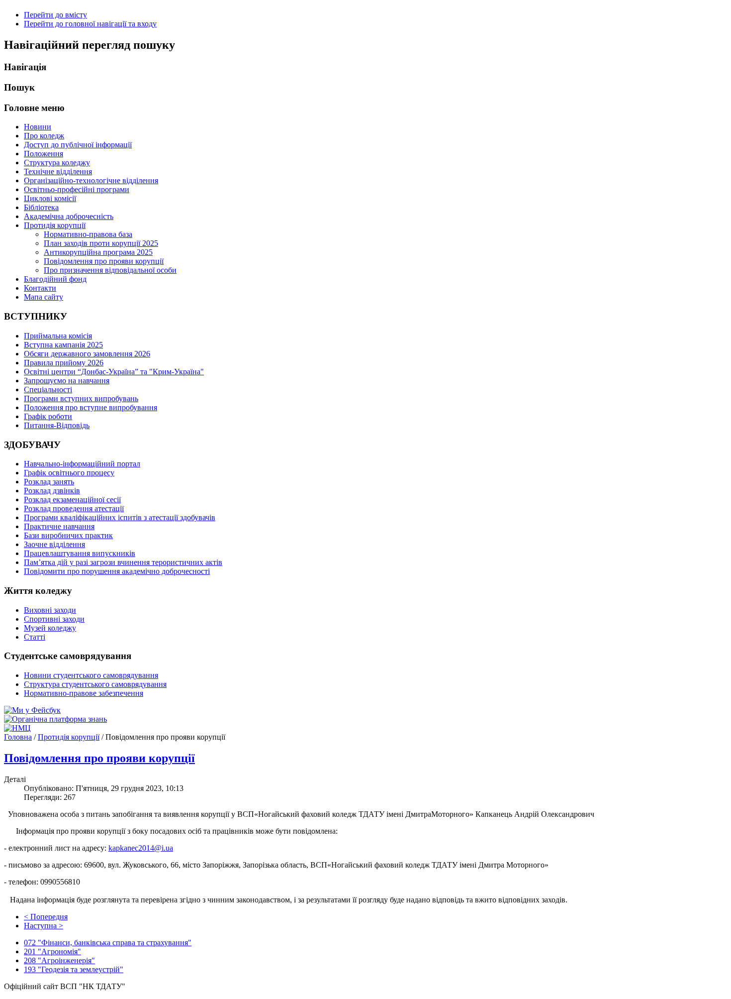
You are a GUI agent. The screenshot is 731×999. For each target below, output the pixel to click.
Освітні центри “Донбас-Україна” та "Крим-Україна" (114, 371)
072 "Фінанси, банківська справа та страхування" (107, 942)
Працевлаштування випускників (79, 553)
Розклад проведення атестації (74, 508)
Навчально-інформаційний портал (82, 463)
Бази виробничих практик (68, 535)
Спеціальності (48, 389)
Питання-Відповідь (57, 425)
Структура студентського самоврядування (95, 684)
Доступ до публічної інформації (78, 144)
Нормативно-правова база (88, 234)
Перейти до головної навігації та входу (90, 23)
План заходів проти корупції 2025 (101, 243)
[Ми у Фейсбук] (32, 710)
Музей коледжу (50, 628)
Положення (43, 153)
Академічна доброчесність (68, 216)
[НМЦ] (17, 728)
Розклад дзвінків (52, 490)
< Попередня (46, 916)
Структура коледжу (57, 162)
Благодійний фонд (55, 279)
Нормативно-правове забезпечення (83, 693)
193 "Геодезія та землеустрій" (73, 969)
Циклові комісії (50, 198)
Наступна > (43, 925)
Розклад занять (49, 481)
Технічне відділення (58, 171)
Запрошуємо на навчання (66, 380)
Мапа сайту (43, 297)
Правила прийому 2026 (63, 362)
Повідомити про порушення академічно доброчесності (117, 571)
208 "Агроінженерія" (59, 960)
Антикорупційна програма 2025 (98, 252)
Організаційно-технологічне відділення (91, 180)
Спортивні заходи (54, 619)
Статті (34, 637)
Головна (18, 737)
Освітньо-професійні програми (76, 189)
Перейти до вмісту (55, 14)
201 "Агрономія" (52, 951)
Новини (37, 126)
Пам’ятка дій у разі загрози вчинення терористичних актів (123, 562)
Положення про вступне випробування (90, 407)
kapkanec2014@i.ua (140, 848)
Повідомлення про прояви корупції (104, 261)
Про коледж (44, 135)
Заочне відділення (54, 544)
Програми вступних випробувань (81, 398)
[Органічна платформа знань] (55, 719)
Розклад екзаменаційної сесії (72, 499)
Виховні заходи (50, 610)
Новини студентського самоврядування (91, 675)
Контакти (40, 288)
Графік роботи (48, 416)
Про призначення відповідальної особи (110, 270)
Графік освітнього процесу (69, 472)
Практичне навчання (59, 526)
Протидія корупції (55, 225)
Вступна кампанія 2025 (63, 344)
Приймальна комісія (58, 336)
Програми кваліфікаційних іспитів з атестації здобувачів (119, 517)
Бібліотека (41, 207)
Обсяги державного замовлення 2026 (87, 353)
